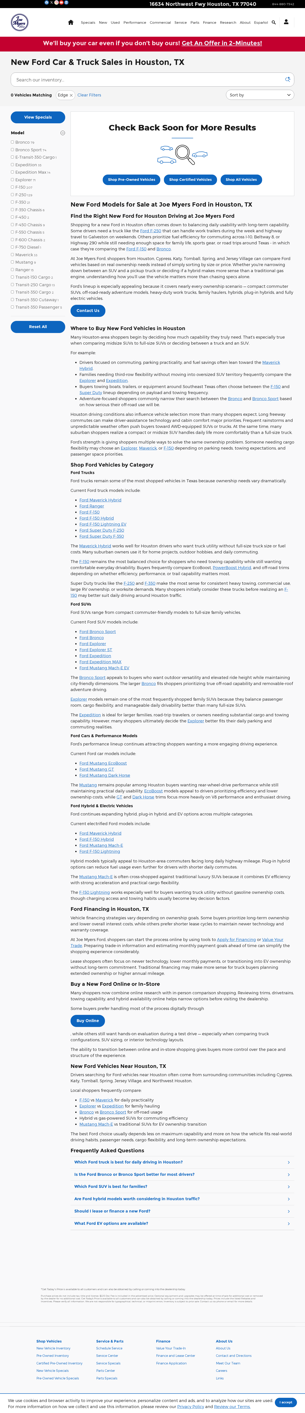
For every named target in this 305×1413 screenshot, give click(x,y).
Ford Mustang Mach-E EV (104, 667)
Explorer (87, 380)
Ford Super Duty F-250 (101, 530)
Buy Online (88, 1020)
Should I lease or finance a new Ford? (112, 1211)
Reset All (38, 326)
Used (115, 22)
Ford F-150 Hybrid (96, 518)
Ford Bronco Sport (97, 631)
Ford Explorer (92, 643)
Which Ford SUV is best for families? (110, 1186)
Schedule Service (109, 1348)
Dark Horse (143, 796)
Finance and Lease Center (175, 1356)
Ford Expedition (95, 655)
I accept (286, 1402)
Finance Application (171, 1363)
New (103, 22)
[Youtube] (61, 2)
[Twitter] (51, 2)
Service (181, 22)
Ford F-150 (136, 248)
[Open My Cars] (285, 22)
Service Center (107, 1356)
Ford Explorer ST (95, 649)
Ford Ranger (91, 506)
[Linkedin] (66, 2)
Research (228, 22)
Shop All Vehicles (241, 179)
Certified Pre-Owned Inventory (59, 1363)
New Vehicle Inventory (53, 1348)
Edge (63, 94)
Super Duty (90, 392)
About (245, 22)
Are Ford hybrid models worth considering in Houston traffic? (137, 1198)
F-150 (276, 386)
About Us (223, 1348)
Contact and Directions (233, 1356)
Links (220, 1378)
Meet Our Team (228, 1363)
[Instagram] (56, 2)
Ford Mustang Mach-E (101, 845)
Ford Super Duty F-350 (101, 536)
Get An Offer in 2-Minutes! (222, 43)
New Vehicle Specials (52, 1370)
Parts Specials (106, 1378)
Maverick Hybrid (95, 545)
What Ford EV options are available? (111, 1223)
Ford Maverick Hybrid (100, 499)
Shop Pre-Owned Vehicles (131, 179)
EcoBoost (153, 790)
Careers (221, 1370)
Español (261, 22)
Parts (194, 22)
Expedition (117, 380)
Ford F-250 (150, 230)
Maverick (148, 448)
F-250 (129, 583)
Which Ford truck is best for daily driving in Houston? (128, 1162)
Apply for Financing (236, 939)
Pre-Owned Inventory (52, 1356)
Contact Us (88, 310)
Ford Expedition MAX (100, 661)
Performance (134, 22)
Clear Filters (89, 94)
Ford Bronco (91, 637)
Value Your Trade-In (171, 1348)
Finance (209, 22)
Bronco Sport (265, 398)
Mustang (88, 784)
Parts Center (105, 1370)
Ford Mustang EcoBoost (103, 763)
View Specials (38, 117)
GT (119, 796)
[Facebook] (46, 2)
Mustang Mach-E (96, 876)
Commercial (160, 22)
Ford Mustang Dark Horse (104, 775)
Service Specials (108, 1363)
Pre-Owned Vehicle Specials (57, 1378)
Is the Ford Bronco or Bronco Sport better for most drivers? (134, 1174)
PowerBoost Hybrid (232, 567)
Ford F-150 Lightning (99, 851)
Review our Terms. (232, 1406)
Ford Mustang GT (96, 769)
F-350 (150, 583)
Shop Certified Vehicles (190, 179)
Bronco (164, 248)
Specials (88, 22)
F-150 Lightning (94, 892)
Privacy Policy (190, 1406)
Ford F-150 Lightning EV (102, 524)
